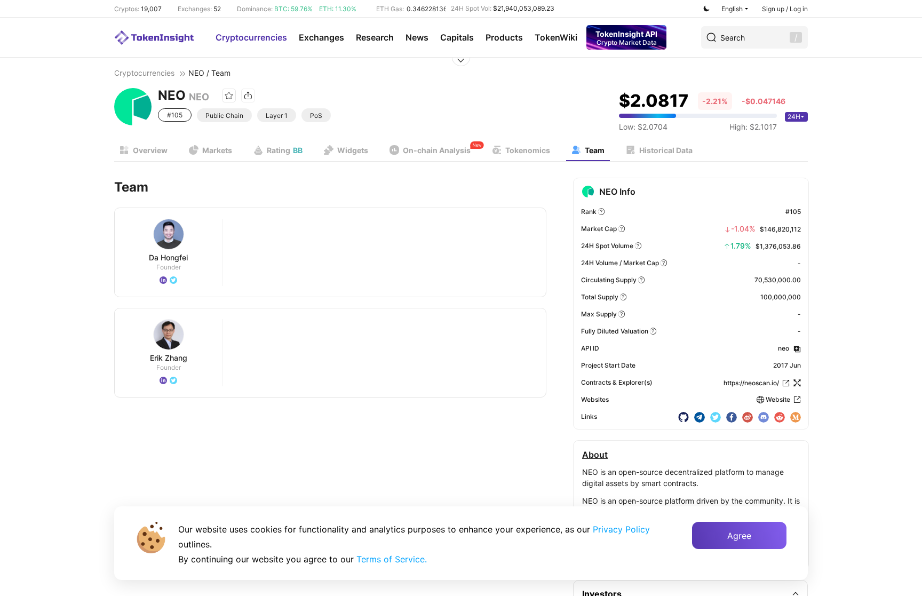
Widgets (352, 150)
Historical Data (666, 150)
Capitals (457, 37)
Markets (217, 150)
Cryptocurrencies (251, 37)
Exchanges (321, 37)
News (417, 37)
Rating (285, 150)
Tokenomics (527, 150)
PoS (316, 116)
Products (504, 37)
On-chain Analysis (437, 150)
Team (595, 150)
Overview (150, 150)
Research (375, 37)
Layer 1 (277, 116)
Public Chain (224, 116)
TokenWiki (556, 37)
